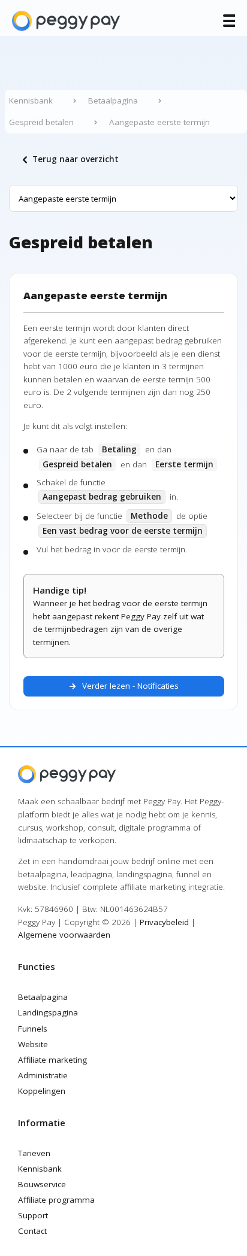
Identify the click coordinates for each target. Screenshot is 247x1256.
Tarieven (34, 1153)
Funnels (32, 1028)
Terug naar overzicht (68, 159)
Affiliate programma (56, 1199)
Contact (32, 1230)
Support (33, 1215)
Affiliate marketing (52, 1059)
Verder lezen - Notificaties (123, 686)
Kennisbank (40, 1168)
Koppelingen (41, 1090)
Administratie (43, 1075)
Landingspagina (48, 1012)
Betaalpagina (43, 997)
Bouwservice (42, 1184)
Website (33, 1044)
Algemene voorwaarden (64, 934)
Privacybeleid (164, 922)
